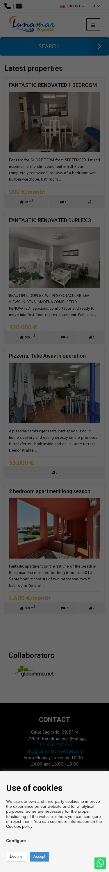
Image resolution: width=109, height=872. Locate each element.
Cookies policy (19, 826)
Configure (16, 840)
